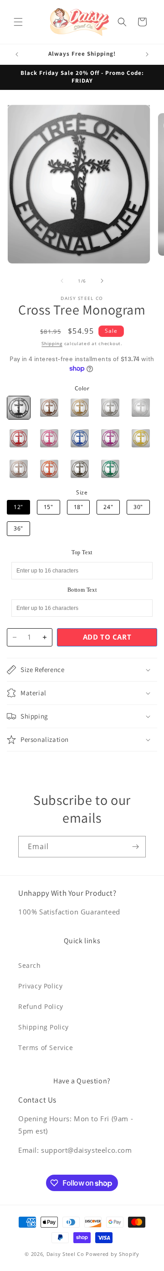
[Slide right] (102, 281)
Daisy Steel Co (65, 1253)
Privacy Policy (40, 986)
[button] (18, 22)
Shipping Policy (43, 1027)
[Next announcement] (147, 54)
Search (29, 965)
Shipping (51, 343)
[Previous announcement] (17, 54)
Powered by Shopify (112, 1253)
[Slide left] (62, 281)
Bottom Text (82, 590)
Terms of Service (45, 1047)
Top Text (82, 552)
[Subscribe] (135, 846)
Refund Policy (40, 1006)
